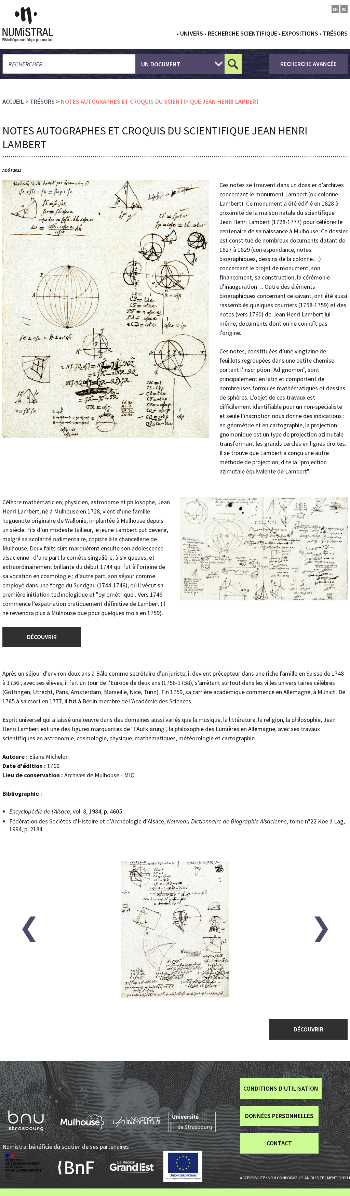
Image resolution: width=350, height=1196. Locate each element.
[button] (29, 929)
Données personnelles (279, 1116)
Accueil (13, 101)
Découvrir (42, 637)
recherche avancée (308, 64)
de (344, 9)
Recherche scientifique (242, 33)
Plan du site (312, 1177)
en (335, 9)
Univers (191, 33)
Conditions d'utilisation (280, 1088)
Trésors (335, 33)
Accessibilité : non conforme (268, 1177)
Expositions (300, 33)
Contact (279, 1143)
